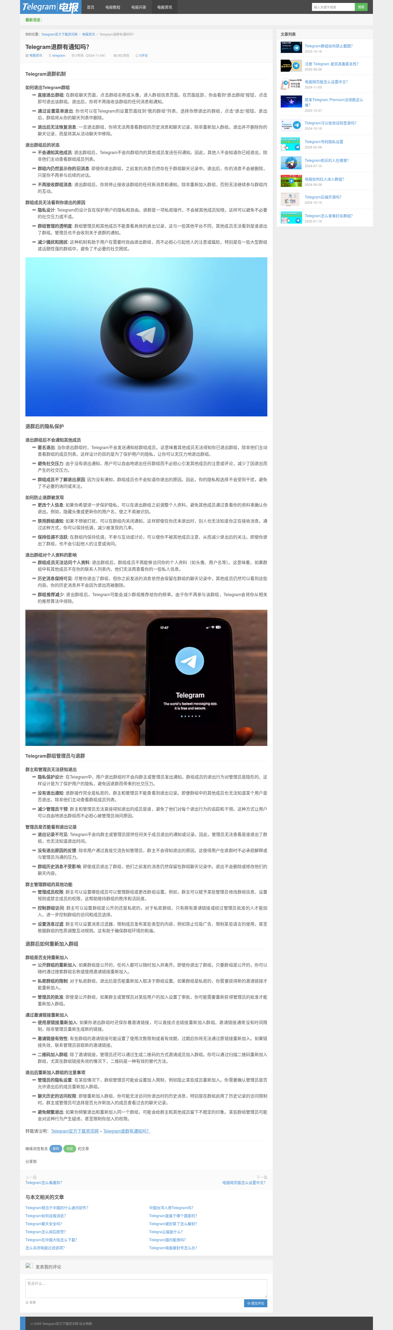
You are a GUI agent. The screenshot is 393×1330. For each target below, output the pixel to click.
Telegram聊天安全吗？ (44, 1223)
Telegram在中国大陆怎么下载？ (52, 1239)
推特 (56, 1148)
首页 (90, 7)
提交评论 (257, 1303)
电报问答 (138, 7)
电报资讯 (164, 7)
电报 (70, 1148)
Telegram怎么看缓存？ (44, 1182)
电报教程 (112, 7)
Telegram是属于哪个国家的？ (174, 1215)
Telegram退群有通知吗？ (58, 46)
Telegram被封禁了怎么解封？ (174, 1223)
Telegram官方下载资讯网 (51, 7)
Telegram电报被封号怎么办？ (174, 1247)
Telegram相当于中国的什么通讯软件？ (57, 1207)
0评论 (144, 55)
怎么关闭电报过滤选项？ (46, 1247)
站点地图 (85, 1323)
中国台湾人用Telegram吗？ (172, 1207)
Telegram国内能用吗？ (168, 1239)
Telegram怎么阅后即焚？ (46, 1231)
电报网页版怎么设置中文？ (244, 1182)
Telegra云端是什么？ (166, 1231)
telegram (58, 55)
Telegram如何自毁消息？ (46, 1215)
